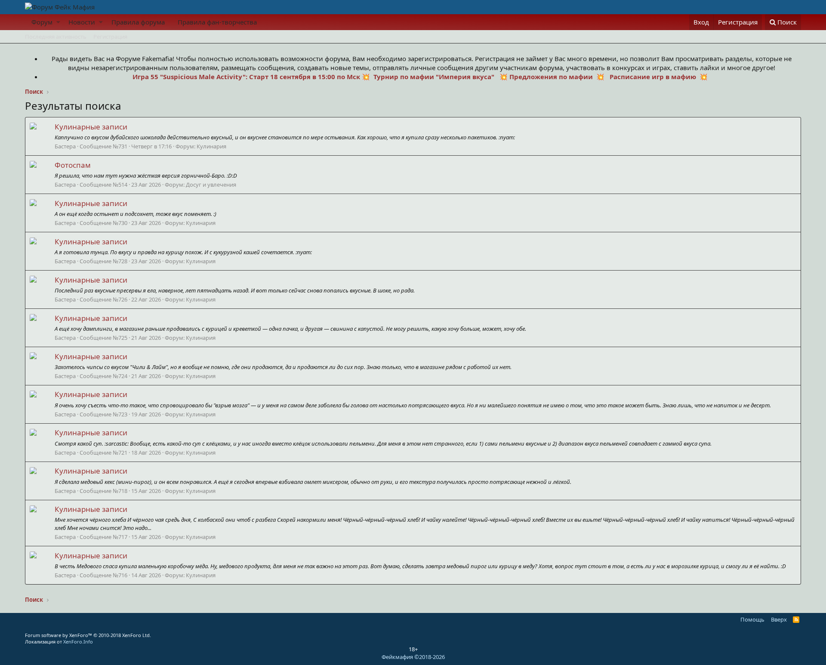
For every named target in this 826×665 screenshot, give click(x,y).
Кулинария (211, 146)
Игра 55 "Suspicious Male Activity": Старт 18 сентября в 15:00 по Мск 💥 (252, 76)
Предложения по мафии (551, 76)
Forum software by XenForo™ (88, 635)
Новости (81, 22)
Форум (41, 22)
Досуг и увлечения (211, 184)
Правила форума (138, 22)
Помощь (752, 619)
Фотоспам (73, 165)
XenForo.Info (78, 641)
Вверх (779, 619)
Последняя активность (55, 36)
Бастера (65, 146)
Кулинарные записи (91, 127)
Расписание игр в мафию (652, 76)
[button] (58, 22)
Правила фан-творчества (217, 22)
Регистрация (110, 36)
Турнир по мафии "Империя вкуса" (433, 76)
